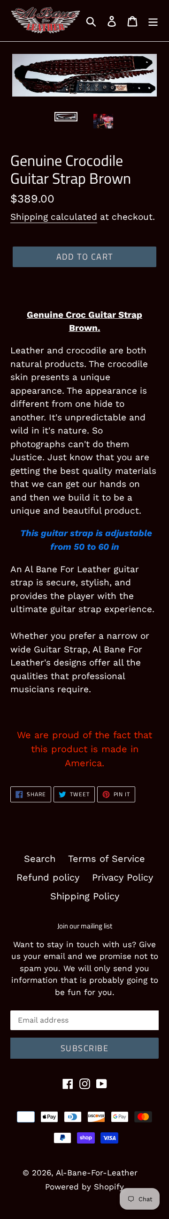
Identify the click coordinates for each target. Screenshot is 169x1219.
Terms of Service (106, 858)
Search (39, 858)
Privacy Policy (122, 877)
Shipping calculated (53, 216)
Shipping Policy (84, 896)
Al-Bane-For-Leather (97, 1172)
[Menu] (153, 20)
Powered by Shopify (84, 1186)
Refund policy (47, 877)
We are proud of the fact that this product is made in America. (84, 749)
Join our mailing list (84, 926)
